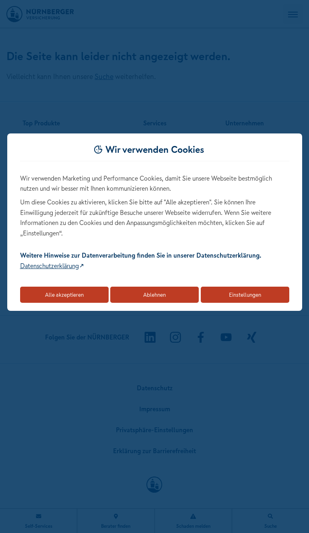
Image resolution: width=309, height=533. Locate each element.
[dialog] (154, 222)
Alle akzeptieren (64, 295)
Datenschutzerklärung (49, 265)
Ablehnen (154, 295)
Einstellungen (245, 295)
